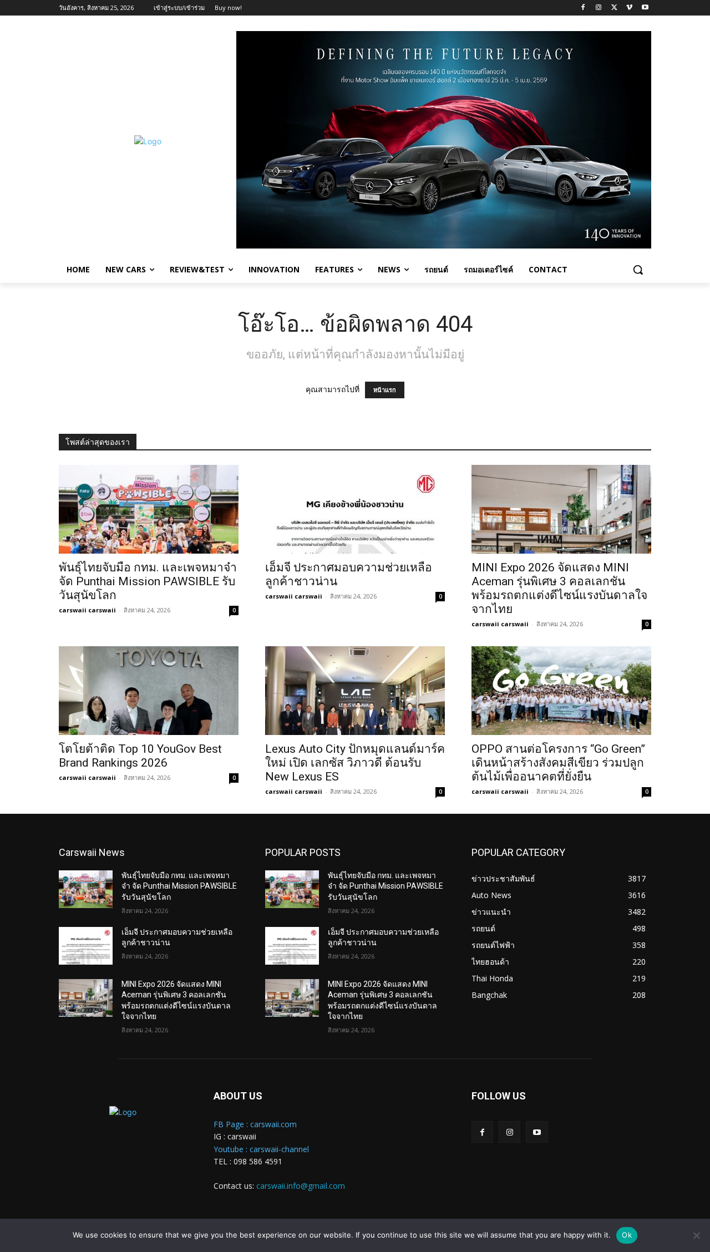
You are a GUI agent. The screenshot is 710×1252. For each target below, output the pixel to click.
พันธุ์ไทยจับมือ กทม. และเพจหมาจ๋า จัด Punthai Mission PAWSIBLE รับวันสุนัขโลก (148, 581)
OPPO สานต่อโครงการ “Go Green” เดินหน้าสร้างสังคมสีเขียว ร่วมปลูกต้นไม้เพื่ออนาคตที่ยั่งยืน (558, 762)
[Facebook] (583, 8)
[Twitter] (614, 8)
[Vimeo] (629, 8)
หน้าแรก (384, 390)
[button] (638, 269)
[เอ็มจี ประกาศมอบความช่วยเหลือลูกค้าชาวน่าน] (355, 509)
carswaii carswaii (87, 610)
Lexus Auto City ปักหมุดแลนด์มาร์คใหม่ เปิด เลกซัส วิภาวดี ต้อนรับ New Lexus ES (355, 762)
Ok (627, 1234)
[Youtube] (644, 8)
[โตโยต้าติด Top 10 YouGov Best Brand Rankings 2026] (149, 690)
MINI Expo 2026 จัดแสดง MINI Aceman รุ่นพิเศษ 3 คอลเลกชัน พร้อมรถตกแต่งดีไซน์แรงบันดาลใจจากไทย (559, 588)
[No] (696, 1235)
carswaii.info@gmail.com (300, 1185)
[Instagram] (598, 8)
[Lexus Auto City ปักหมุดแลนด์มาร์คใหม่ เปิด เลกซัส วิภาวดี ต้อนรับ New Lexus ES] (355, 690)
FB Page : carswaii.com (255, 1124)
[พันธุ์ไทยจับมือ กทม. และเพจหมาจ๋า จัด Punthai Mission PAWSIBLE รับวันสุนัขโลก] (149, 509)
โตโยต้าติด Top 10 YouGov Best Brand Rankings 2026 (140, 755)
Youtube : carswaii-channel (261, 1149)
